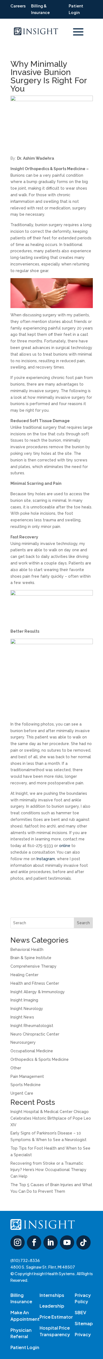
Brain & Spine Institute (30, 958)
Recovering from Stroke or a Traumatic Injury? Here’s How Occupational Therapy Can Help (48, 1170)
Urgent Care (21, 1093)
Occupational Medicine (31, 1051)
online (64, 845)
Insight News (22, 1017)
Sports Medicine (25, 1085)
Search (83, 923)
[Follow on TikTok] (83, 1242)
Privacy (83, 1334)
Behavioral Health (26, 949)
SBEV (80, 1312)
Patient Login (24, 1347)
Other (15, 1068)
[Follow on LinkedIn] (50, 1242)
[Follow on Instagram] (17, 1242)
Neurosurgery (23, 1042)
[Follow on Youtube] (67, 1242)
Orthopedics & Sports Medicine (39, 1059)
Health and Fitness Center (34, 983)
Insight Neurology (26, 1008)
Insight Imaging (24, 1000)
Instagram (46, 859)
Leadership (52, 1306)
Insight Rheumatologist (31, 1025)
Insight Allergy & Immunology (37, 992)
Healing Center (24, 975)
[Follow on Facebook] (34, 1242)
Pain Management (27, 1076)
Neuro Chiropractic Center (34, 1034)
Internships (52, 1295)
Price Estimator (56, 1317)
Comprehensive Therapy (33, 966)
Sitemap (84, 1323)
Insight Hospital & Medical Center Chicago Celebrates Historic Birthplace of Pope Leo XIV (50, 1118)
